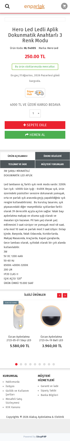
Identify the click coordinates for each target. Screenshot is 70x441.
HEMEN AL (37, 135)
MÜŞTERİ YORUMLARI (52, 164)
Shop (41, 436)
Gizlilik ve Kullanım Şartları (17, 392)
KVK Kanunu (13, 407)
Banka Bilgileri (49, 395)
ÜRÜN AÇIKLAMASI (17, 156)
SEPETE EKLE (36, 125)
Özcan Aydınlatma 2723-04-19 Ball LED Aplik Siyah (51, 340)
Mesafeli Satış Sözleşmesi (14, 400)
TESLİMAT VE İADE (17, 164)
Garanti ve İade (49, 386)
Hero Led (52, 48)
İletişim (10, 386)
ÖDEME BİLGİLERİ (52, 156)
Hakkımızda (12, 381)
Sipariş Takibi (48, 390)
